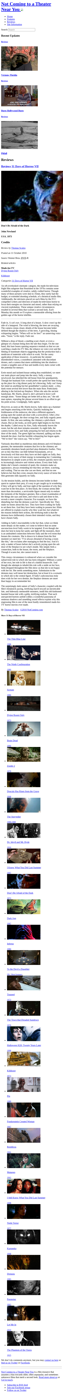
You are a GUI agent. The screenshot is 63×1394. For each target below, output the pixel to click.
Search (4, 29)
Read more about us (48, 1377)
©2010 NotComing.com (31, 609)
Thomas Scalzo (18, 248)
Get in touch (7, 1380)
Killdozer (5, 275)
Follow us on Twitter (16, 1390)
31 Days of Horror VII (25, 166)
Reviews (4, 42)
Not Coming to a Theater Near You (17, 1372)
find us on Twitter (9, 1363)
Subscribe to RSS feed (17, 1385)
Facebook (25, 1363)
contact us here (51, 1360)
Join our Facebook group (18, 1387)
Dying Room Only (10, 270)
